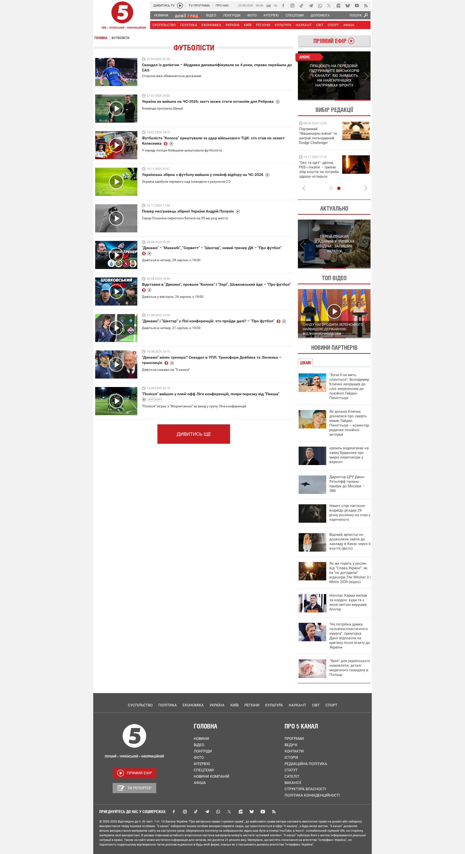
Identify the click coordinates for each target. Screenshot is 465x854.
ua (268, 5)
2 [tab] (352, 100)
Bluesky (251, 811)
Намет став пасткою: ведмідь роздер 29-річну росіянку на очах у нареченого (349, 513)
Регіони (251, 705)
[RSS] (366, 5)
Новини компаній (211, 776)
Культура (274, 705)
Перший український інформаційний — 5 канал (122, 16)
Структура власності (305, 789)
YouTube (262, 811)
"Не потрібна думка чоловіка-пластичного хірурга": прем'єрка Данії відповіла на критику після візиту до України (349, 635)
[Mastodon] (338, 5)
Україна (217, 705)
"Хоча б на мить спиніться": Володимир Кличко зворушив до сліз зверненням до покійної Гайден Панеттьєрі (349, 386)
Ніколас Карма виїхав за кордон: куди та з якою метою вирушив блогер (348, 602)
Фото (199, 757)
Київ (234, 705)
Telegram (207, 811)
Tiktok (196, 811)
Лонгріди (203, 751)
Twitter (229, 811)
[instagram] (292, 5)
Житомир (154, 399)
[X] (329, 5)
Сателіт (292, 776)
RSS (274, 811)
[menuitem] (161, 15)
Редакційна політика (306, 764)
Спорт (331, 705)
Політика (167, 705)
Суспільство (140, 705)
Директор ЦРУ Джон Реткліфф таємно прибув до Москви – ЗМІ (347, 484)
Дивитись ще (194, 434)
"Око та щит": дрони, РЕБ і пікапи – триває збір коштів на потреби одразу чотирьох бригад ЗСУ (319, 171)
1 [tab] (316, 100)
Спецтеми (204, 770)
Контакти (294, 751)
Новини (201, 738)
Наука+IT (297, 705)
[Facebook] (283, 5)
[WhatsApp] (320, 5)
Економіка (193, 705)
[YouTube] (356, 5)
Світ (316, 705)
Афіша (200, 783)
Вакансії (293, 783)
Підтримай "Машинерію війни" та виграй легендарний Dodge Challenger (318, 136)
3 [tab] (359, 268)
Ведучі (291, 745)
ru (275, 5)
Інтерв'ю (202, 764)
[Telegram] (310, 5)
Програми (294, 738)
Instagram (184, 811)
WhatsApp (218, 811)
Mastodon (240, 811)
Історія (291, 757)
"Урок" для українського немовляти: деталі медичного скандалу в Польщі (349, 668)
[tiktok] (301, 5)
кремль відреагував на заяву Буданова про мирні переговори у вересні (349, 455)
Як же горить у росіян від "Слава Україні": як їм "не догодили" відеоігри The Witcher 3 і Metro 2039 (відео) (350, 572)
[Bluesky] (347, 5)
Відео (199, 745)
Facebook (173, 811)
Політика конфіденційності (312, 795)
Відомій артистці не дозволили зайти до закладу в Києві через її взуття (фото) (350, 541)
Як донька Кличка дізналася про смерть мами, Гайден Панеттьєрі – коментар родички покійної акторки (349, 423)
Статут (291, 770)
